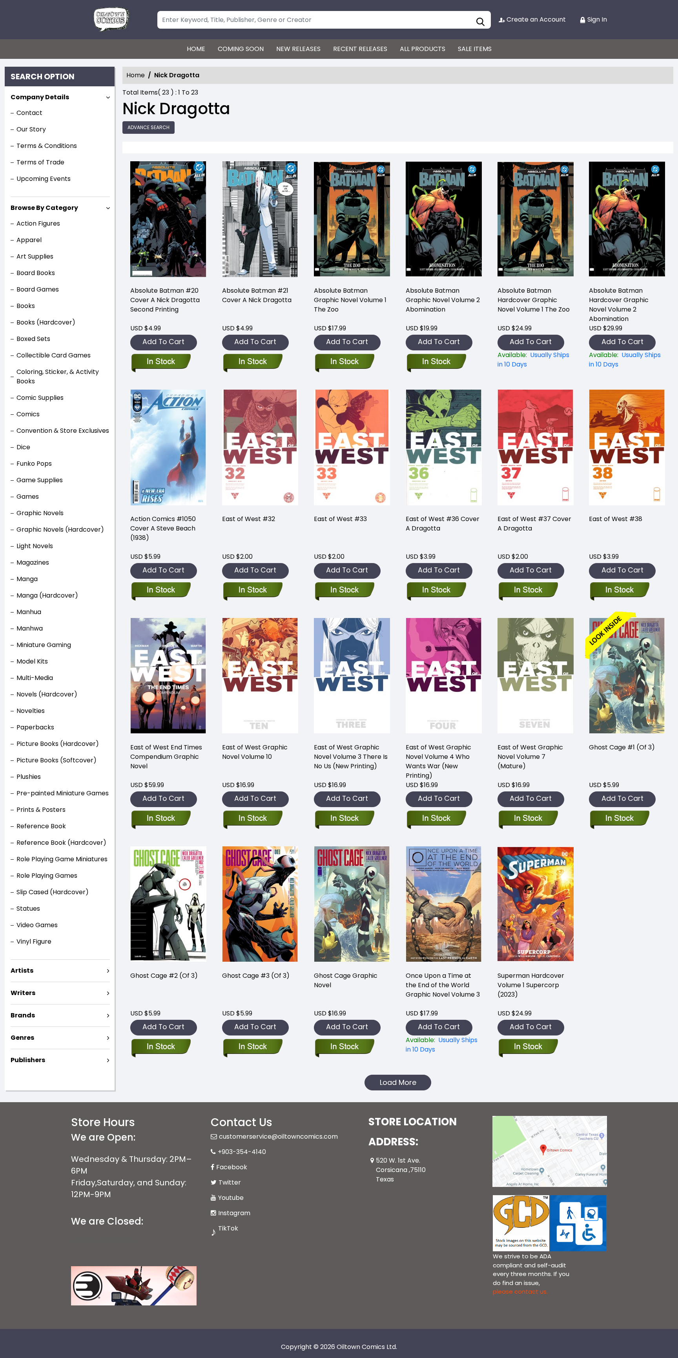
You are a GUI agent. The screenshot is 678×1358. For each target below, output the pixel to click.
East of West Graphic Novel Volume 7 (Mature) (530, 757)
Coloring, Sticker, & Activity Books (57, 376)
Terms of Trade (40, 162)
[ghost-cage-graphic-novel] (352, 905)
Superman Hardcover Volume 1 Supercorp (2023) (531, 985)
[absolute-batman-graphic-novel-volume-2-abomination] (444, 220)
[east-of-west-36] (444, 449)
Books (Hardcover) (45, 322)
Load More (398, 1082)
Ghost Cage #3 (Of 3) (256, 975)
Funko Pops (34, 463)
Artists (22, 970)
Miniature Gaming (43, 644)
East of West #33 (340, 518)
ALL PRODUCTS (422, 48)
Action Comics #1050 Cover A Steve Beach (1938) (163, 528)
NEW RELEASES (298, 48)
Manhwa (29, 628)
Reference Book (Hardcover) (61, 842)
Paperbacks (35, 727)
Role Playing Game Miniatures (62, 859)
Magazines (32, 562)
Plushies (28, 776)
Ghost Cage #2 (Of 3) (164, 975)
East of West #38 (615, 518)
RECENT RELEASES (360, 48)
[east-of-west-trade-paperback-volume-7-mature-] (536, 677)
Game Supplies (39, 480)
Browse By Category (44, 207)
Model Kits (32, 661)
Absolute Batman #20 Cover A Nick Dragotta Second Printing (165, 300)
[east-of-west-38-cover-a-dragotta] (627, 449)
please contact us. (520, 1291)
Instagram (234, 1213)
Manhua (28, 611)
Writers (23, 992)
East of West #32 (248, 518)
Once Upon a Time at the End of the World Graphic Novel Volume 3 (443, 985)
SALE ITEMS (475, 48)
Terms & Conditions (46, 145)
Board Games (37, 289)
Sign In (596, 19)
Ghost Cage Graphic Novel (345, 980)
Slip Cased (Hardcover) (52, 892)
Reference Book (41, 826)
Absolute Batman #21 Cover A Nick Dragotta (257, 295)
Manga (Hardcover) (47, 595)
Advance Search (149, 127)
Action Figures (38, 223)
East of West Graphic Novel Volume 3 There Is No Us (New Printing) (351, 757)
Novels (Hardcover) (46, 694)
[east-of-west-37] (536, 449)
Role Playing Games (46, 875)
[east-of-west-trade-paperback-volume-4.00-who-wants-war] (444, 677)
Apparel (29, 239)
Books (25, 305)
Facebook (231, 1167)
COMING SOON (241, 48)
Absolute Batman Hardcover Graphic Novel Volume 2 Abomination (619, 304)
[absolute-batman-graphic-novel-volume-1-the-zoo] (352, 220)
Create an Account (535, 19)
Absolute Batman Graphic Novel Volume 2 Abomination (443, 300)
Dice (23, 447)
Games (27, 496)
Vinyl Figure (33, 941)
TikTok (228, 1228)
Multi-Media (34, 677)
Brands (23, 1015)
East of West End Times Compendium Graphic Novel (166, 757)
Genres (22, 1037)
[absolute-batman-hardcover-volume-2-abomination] (627, 220)
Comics (28, 414)
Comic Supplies (40, 397)
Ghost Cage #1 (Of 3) (622, 747)
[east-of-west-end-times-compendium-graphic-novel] (168, 677)
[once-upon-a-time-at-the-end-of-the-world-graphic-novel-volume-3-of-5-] (444, 905)
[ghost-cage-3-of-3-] (260, 905)
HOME (196, 48)
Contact (29, 112)
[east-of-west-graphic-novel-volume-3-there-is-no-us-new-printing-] (352, 677)
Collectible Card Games (53, 355)
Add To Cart (163, 341)
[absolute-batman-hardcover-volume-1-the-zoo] (536, 220)
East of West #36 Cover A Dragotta (442, 523)
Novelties (30, 710)
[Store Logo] (110, 19)
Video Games (37, 925)
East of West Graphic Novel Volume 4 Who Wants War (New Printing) (438, 761)
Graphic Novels (40, 513)
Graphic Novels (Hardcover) (60, 529)
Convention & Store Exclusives (62, 430)
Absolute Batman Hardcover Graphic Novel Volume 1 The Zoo (534, 300)
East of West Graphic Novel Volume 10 (255, 752)
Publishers (28, 1060)
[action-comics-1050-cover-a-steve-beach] (168, 449)
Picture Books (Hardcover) (57, 743)
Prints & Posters (41, 809)
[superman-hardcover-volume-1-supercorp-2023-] (536, 905)
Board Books (35, 272)
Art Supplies (34, 256)
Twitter (230, 1182)
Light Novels (34, 545)
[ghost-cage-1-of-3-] (627, 677)
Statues (28, 908)
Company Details (40, 97)
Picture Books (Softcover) (56, 760)
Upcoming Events (43, 178)
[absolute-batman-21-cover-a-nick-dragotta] (260, 220)
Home (135, 75)
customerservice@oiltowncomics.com (278, 1136)
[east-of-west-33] (352, 449)
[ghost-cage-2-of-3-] (168, 905)
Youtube (231, 1197)
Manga (27, 578)
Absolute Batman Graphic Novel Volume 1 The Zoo (350, 300)
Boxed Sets (33, 338)
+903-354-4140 (242, 1151)
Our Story (31, 129)
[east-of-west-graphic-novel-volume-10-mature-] (260, 677)
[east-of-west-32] (260, 449)
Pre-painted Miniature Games (62, 793)
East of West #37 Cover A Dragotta (534, 523)
